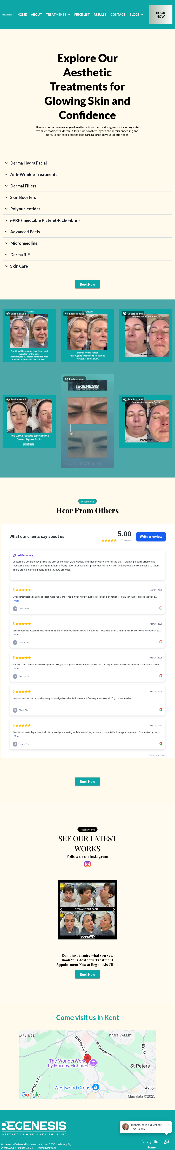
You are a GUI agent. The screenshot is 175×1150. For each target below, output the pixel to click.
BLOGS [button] (135, 14)
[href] (87, 1064)
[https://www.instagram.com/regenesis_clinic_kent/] (87, 864)
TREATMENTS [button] (56, 14)
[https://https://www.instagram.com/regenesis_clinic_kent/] (88, 909)
